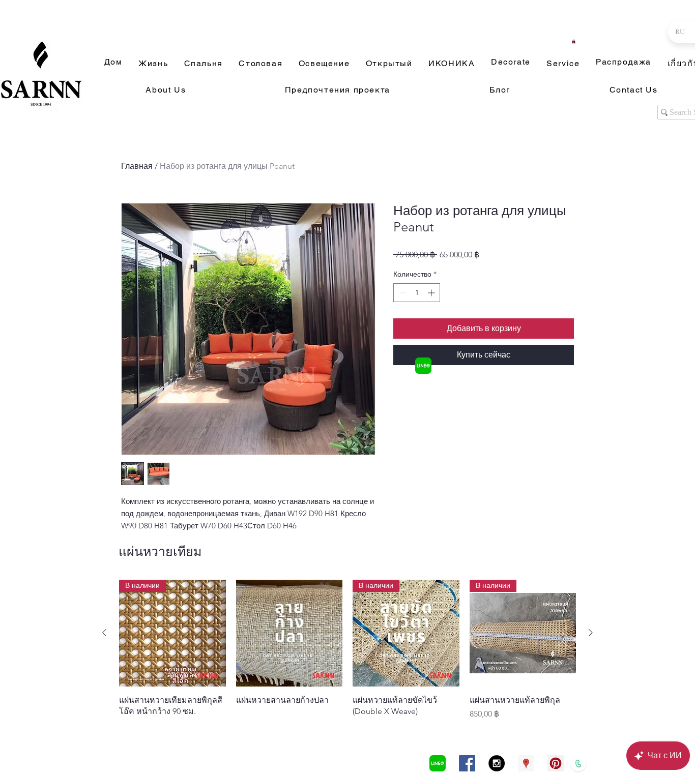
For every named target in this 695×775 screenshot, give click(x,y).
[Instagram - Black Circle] (496, 763)
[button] (573, 41)
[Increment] (432, 293)
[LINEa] (423, 365)
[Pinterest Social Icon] (555, 763)
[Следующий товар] (591, 633)
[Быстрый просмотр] (289, 633)
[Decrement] (401, 293)
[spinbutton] (417, 293)
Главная (137, 166)
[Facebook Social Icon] (467, 763)
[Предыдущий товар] (104, 633)
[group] (347, 650)
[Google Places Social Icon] (526, 763)
